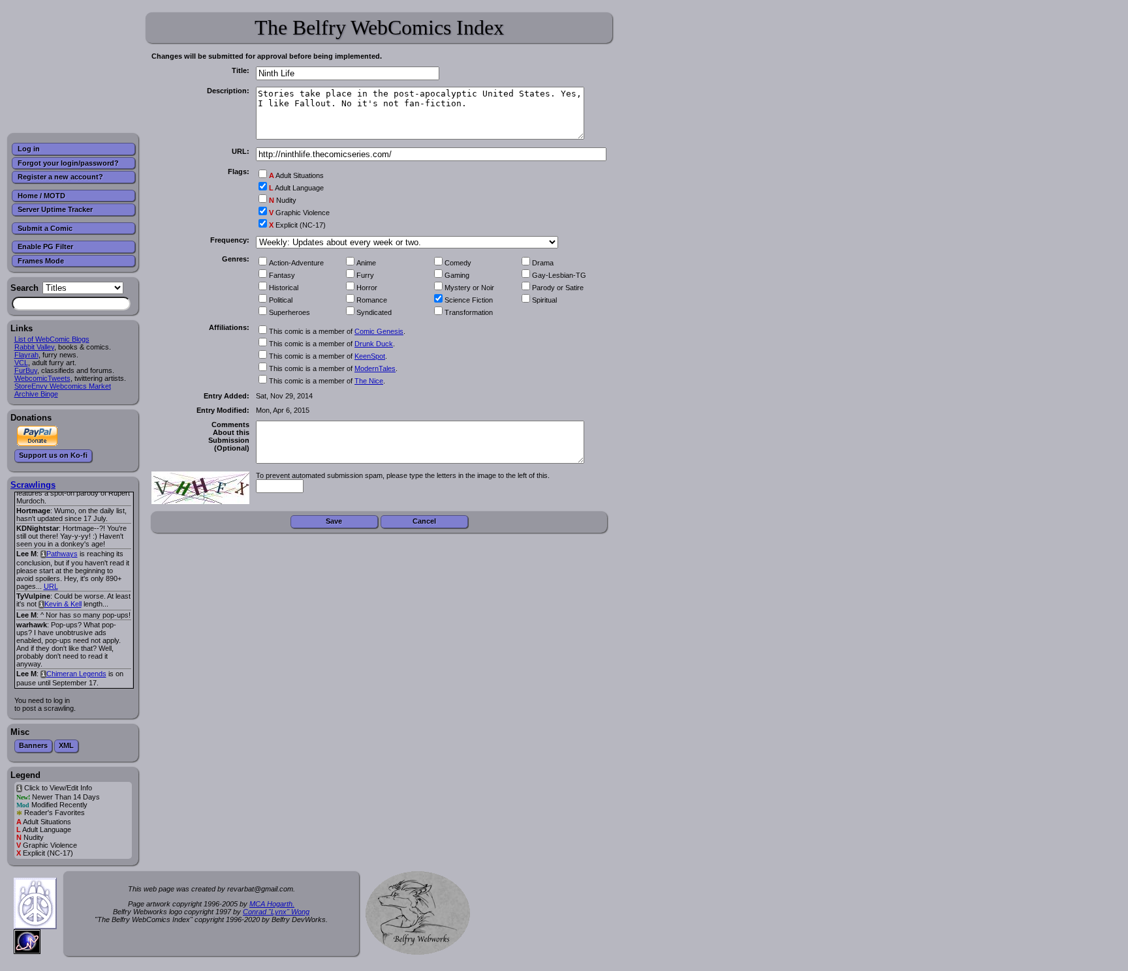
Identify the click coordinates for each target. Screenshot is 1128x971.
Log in (29, 149)
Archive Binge (36, 394)
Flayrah (26, 355)
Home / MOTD (41, 196)
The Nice (368, 381)
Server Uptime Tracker (55, 209)
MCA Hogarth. (271, 904)
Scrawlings (32, 485)
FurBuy (25, 370)
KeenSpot (369, 356)
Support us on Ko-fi (53, 455)
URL (51, 586)
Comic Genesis (378, 331)
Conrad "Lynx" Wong (276, 912)
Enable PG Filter (45, 246)
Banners (33, 745)
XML (66, 745)
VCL (21, 362)
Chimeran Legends (76, 674)
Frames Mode (41, 261)
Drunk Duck (373, 344)
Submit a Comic (45, 228)
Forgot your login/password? (68, 163)
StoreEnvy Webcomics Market (62, 386)
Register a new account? (60, 177)
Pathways (62, 554)
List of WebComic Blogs (51, 339)
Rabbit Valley (34, 347)
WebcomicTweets (42, 378)
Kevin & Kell (63, 604)
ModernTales (375, 368)
